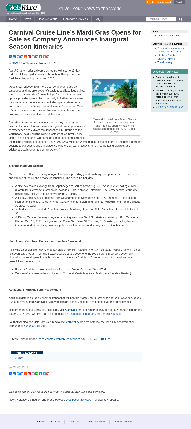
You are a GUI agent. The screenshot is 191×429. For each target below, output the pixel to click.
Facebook (75, 313)
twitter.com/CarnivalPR (34, 325)
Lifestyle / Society (166, 55)
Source (19, 358)
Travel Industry (164, 62)
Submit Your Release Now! (169, 107)
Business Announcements (170, 48)
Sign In (179, 2)
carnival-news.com (77, 321)
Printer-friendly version (169, 35)
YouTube (116, 313)
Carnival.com (73, 309)
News (27, 19)
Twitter (101, 313)
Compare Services (75, 19)
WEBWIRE (15, 63)
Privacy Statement (123, 421)
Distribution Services (78, 399)
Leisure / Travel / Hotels (169, 51)
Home (13, 19)
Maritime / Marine (166, 59)
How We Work (47, 19)
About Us (74, 421)
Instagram (89, 313)
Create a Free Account (159, 2)
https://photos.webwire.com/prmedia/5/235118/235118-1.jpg (74, 338)
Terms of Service (96, 421)
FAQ (97, 19)
